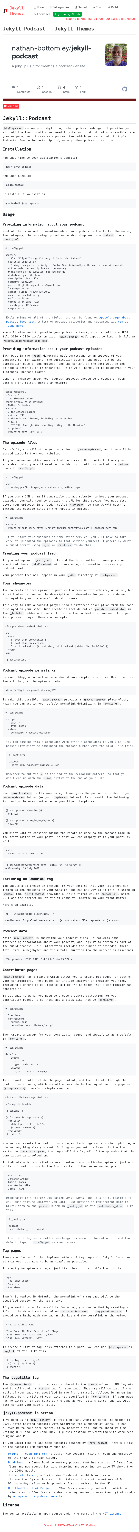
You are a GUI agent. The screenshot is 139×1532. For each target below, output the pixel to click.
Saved (82, 7)
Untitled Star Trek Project (30, 1488)
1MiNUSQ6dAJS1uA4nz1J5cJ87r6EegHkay (75, 1525)
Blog (99, 7)
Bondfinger (16, 1462)
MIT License (112, 1513)
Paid (114, 7)
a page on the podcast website (37, 1496)
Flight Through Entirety (27, 1453)
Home (40, 7)
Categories (61, 7)
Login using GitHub (67, 14)
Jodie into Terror (22, 1475)
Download (11, 106)
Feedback (44, 14)
